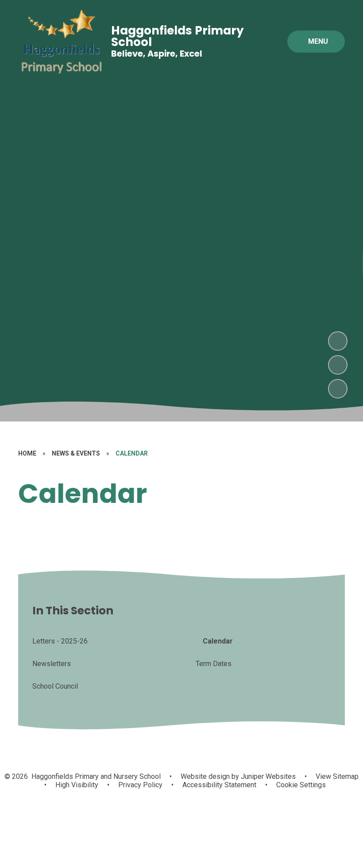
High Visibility (76, 785)
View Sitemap (337, 776)
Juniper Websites (267, 776)
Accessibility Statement (219, 785)
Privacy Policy (140, 785)
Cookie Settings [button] (301, 785)
